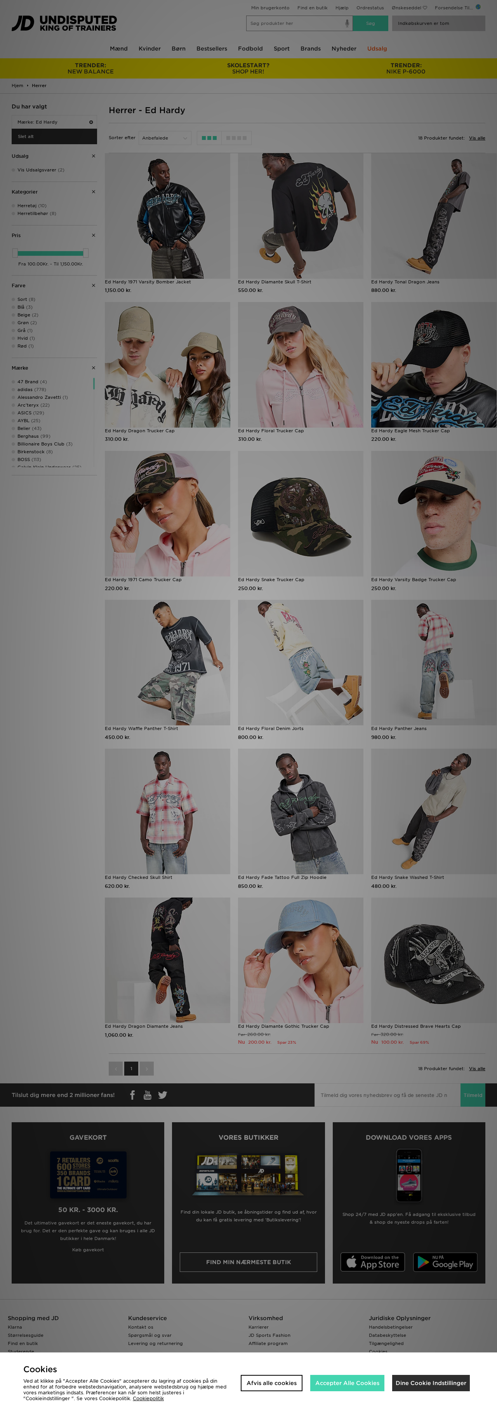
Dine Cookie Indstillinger (431, 1383)
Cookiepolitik (148, 1398)
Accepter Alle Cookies (347, 1383)
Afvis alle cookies (272, 1383)
